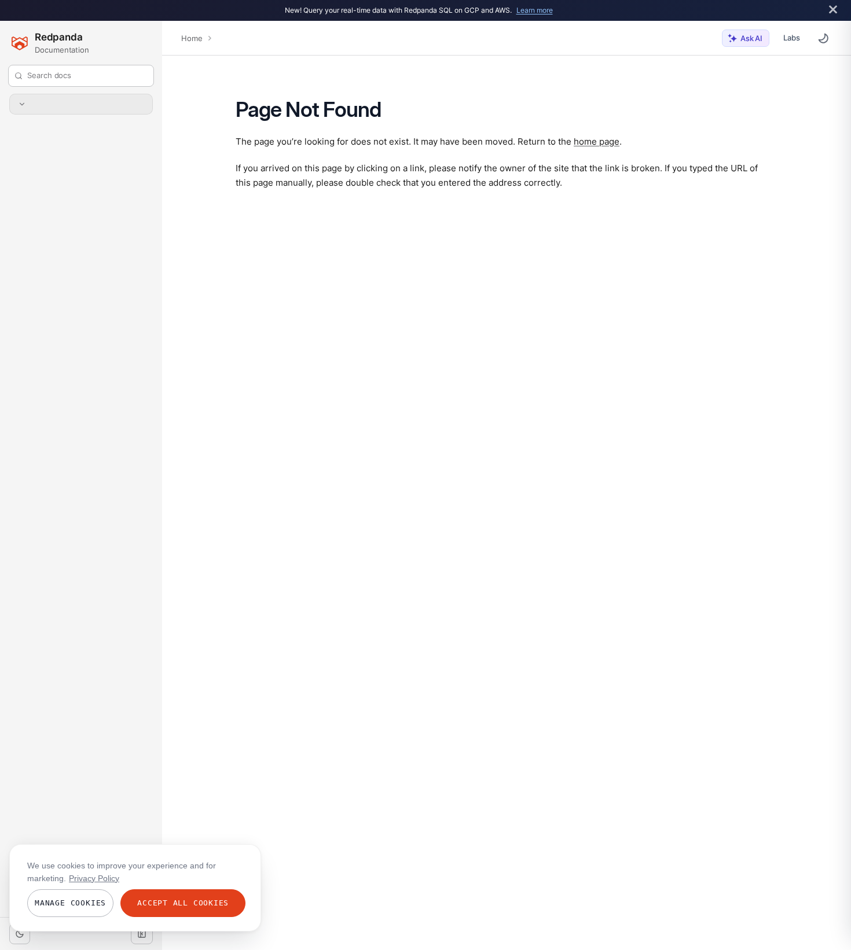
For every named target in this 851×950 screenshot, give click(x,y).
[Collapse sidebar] (142, 933)
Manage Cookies (70, 903)
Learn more (534, 10)
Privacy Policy (94, 878)
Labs (791, 37)
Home (191, 38)
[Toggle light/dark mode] (19, 933)
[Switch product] (81, 104)
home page (596, 140)
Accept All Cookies (183, 903)
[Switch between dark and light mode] (823, 38)
